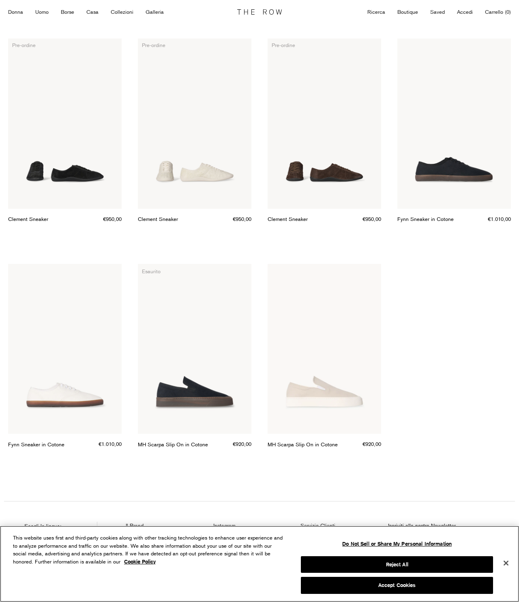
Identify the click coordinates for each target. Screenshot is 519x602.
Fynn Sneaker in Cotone (425, 219)
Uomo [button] (42, 12)
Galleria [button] (155, 12)
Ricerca (376, 12)
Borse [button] (67, 12)
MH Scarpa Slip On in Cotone (173, 444)
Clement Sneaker (28, 219)
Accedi (465, 12)
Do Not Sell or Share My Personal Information (397, 543)
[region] (259, 564)
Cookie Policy (140, 561)
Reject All (397, 564)
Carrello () (498, 12)
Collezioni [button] (122, 12)
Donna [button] (15, 12)
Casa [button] (92, 12)
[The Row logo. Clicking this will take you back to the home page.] (259, 12)
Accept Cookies (397, 585)
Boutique (407, 12)
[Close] (506, 563)
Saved (437, 12)
